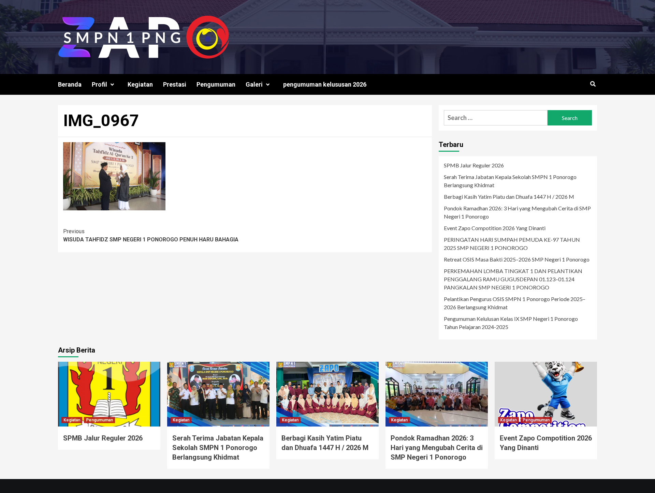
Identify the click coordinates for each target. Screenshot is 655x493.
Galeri (254, 84)
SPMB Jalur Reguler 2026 (474, 165)
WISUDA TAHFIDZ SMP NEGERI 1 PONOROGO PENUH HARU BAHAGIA (150, 235)
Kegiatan (140, 84)
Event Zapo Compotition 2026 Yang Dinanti (494, 228)
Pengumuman (215, 84)
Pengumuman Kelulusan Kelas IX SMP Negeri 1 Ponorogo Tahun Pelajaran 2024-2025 (511, 322)
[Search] (592, 84)
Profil (99, 84)
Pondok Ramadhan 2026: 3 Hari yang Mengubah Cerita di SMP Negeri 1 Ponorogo (517, 212)
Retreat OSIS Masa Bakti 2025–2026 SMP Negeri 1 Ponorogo (517, 259)
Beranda (70, 84)
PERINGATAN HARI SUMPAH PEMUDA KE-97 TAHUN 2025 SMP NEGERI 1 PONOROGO (512, 243)
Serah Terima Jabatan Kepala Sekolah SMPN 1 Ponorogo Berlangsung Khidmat (510, 181)
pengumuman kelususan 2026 (324, 84)
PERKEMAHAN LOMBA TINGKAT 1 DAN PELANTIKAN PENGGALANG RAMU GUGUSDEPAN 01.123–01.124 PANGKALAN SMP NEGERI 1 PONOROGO (513, 279)
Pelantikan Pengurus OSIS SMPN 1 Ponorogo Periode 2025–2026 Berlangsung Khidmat (514, 303)
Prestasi (174, 84)
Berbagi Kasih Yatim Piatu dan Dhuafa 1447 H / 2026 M (509, 196)
